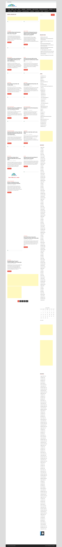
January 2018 (42, 295)
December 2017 (42, 297)
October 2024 (42, 407)
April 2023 (42, 433)
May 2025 (41, 397)
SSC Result (42, 101)
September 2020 (42, 249)
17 (47, 314)
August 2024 (42, 181)
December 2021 (42, 456)
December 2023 (42, 193)
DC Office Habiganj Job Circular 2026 (45, 49)
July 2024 (41, 183)
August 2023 (42, 199)
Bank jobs (41, 80)
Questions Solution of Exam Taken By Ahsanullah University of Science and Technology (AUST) (14, 133)
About (12, 9)
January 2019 (42, 278)
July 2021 (41, 235)
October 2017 (42, 528)
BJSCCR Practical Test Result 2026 (45, 43)
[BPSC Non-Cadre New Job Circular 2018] (31, 125)
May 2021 (41, 238)
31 (47, 317)
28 (41, 317)
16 (45, 314)
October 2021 (42, 230)
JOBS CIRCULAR (29, 9)
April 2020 (42, 256)
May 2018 (41, 518)
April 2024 (42, 187)
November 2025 (42, 160)
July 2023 (41, 200)
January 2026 (42, 157)
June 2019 (42, 271)
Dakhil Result (43, 94)
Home (9, 9)
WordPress (49, 545)
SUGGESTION (42, 123)
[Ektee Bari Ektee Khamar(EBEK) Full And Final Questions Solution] (14, 101)
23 (45, 316)
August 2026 (42, 147)
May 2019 (41, 272)
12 (51, 312)
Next (27, 301)
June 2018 (42, 288)
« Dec (41, 320)
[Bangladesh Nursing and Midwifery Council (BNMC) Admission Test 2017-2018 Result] (14, 51)
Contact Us (46, 11)
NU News (14, 11)
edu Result (51, 9)
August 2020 (42, 479)
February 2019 (42, 505)
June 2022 (42, 219)
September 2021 (42, 232)
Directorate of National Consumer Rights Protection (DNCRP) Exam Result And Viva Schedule (30, 33)
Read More (9, 42)
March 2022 (42, 223)
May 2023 (41, 203)
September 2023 (42, 197)
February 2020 (42, 259)
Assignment (19, 11)
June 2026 (42, 150)
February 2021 (42, 242)
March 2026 (42, 154)
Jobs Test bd (13, 545)
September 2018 (42, 284)
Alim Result (42, 91)
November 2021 (42, 229)
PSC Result (42, 100)
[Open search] (54, 9)
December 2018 (42, 279)
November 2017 (42, 298)
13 (53, 312)
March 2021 (42, 469)
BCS (15, 9)
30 (45, 317)
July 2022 (41, 446)
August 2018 (42, 285)
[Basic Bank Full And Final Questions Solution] (31, 101)
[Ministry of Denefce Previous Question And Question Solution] (14, 175)
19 (51, 314)
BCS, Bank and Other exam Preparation (46, 86)
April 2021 (42, 239)
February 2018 (42, 294)
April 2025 (42, 170)
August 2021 (42, 233)
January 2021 (42, 243)
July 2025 (41, 394)
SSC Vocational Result (44, 103)
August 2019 (42, 268)
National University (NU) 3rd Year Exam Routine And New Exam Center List (31, 59)
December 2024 (42, 176)
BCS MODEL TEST (43, 84)
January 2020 (42, 261)
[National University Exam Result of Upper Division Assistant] (31, 150)
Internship (32, 11)
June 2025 (42, 167)
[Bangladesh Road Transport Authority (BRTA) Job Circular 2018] (14, 254)
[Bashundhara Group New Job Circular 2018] (14, 77)
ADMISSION (23, 9)
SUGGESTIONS (37, 11)
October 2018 (42, 282)
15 (43, 314)
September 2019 (42, 495)
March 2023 (42, 206)
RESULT (41, 117)
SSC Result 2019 (42, 122)
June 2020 (42, 482)
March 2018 (42, 292)
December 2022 (42, 210)
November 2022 (42, 212)
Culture (41, 87)
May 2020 (41, 255)
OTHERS (42, 11)
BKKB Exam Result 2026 (44, 37)
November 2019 (42, 492)
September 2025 (42, 163)
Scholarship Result (26, 11)
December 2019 (42, 262)
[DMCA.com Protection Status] (42, 535)
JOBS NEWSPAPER (43, 107)
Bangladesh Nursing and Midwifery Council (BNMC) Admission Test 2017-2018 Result (14, 59)
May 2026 (41, 151)
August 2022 (42, 216)
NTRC (41, 110)
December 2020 (42, 245)
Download (10, 11)
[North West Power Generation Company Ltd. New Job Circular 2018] (31, 203)
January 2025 (42, 174)
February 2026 (42, 384)
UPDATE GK (42, 126)
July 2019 (41, 269)
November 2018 (42, 281)
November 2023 (42, 194)
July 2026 (41, 148)
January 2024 (42, 420)
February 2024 (42, 190)
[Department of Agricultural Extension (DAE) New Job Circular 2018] (14, 150)
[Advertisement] (22, 18)
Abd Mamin (14, 34)
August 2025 (42, 164)
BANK (19, 9)
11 (49, 312)
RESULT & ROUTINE (35, 9)
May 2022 (41, 220)
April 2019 (42, 274)
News (41, 109)
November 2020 (42, 246)
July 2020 (41, 252)
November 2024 (42, 177)
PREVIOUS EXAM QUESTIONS (43, 9)
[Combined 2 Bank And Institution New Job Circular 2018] (14, 25)
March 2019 (42, 275)
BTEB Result (42, 93)
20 (53, 314)
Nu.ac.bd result (43, 98)
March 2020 (42, 258)
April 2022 (42, 222)
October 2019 (42, 265)
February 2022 (42, 225)
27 (53, 316)
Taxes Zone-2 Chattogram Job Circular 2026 (46, 55)
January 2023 (42, 209)
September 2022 (42, 443)
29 (43, 317)
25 (49, 316)
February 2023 (42, 207)
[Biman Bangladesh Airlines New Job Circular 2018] (31, 77)
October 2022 (42, 213)
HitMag (53, 545)
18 (49, 314)
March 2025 (42, 171)
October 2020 (42, 248)
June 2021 (42, 236)
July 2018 (41, 287)
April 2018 (42, 291)
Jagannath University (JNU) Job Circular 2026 (47, 51)
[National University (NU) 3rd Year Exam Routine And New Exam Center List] (31, 51)
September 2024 (42, 180)
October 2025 (42, 161)
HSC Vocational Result (44, 97)
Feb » (42, 320)
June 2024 (42, 184)
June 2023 (42, 430)
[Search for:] (47, 15)
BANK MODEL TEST (43, 81)
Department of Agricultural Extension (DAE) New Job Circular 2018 (14, 158)
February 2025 (42, 173)
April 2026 (42, 381)
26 (51, 316)
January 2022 (42, 226)
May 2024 (41, 186)
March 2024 (42, 417)
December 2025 (42, 158)
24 (47, 316)
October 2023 (42, 196)
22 (43, 316)
